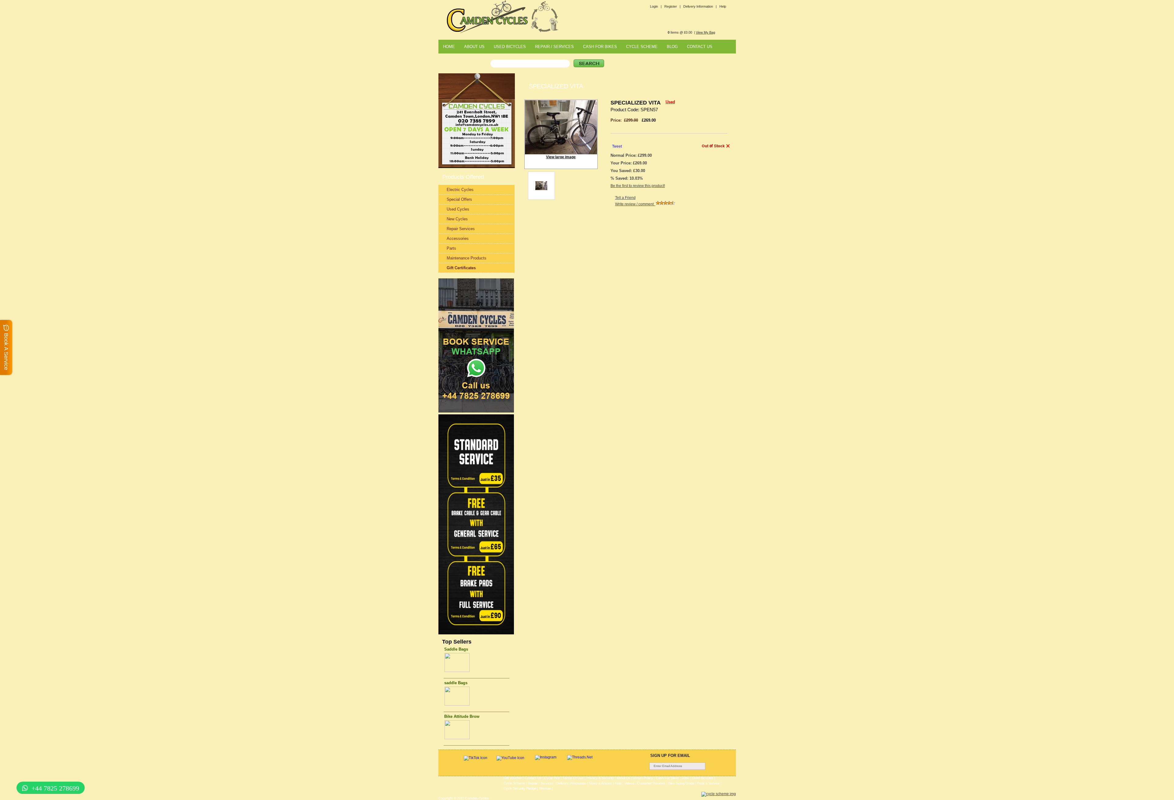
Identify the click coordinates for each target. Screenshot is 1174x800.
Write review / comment (635, 204)
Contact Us (533, 778)
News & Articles (600, 783)
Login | (656, 6)
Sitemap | (546, 788)
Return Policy (643, 778)
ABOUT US (474, 46)
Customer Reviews (651, 783)
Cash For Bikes (667, 778)
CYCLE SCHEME (642, 46)
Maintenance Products (466, 258)
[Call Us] (476, 121)
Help (722, 6)
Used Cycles (458, 209)
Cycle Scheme (514, 783)
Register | (672, 6)
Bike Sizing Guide (681, 783)
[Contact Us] (476, 125)
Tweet (617, 146)
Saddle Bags (456, 649)
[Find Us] (476, 117)
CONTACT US (699, 46)
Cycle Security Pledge (520, 788)
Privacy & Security (600, 778)
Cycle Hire (552, 778)
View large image (561, 157)
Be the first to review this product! (638, 186)
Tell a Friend (625, 198)
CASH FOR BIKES (600, 46)
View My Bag (705, 32)
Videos (629, 783)
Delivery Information (571, 783)
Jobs (685, 778)
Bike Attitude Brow (461, 716)
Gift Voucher (513, 778)
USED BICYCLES (510, 46)
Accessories (458, 238)
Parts (451, 248)
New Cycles (457, 219)
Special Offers (459, 199)
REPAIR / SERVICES (554, 46)
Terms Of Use (573, 778)
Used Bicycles (702, 778)
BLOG (672, 46)
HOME (449, 46)
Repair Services (461, 228)
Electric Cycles (460, 189)
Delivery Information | (700, 6)
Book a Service (708, 783)
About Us (623, 778)
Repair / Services (541, 783)
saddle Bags (455, 683)
